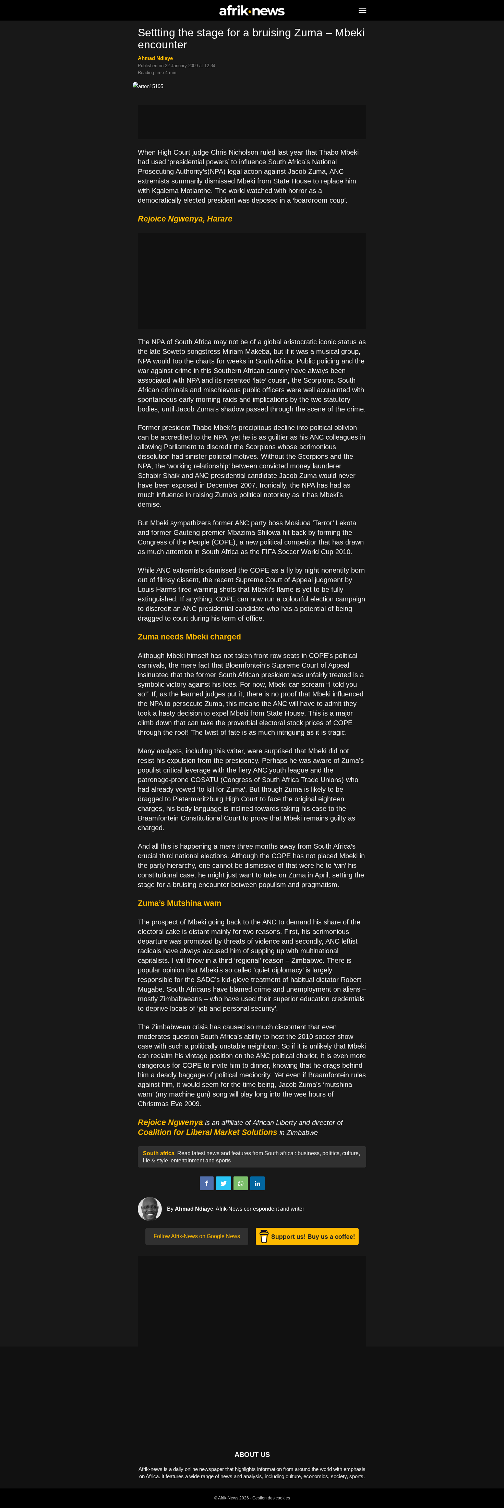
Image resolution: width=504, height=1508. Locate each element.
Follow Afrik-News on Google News (197, 1236)
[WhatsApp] (240, 1183)
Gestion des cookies (271, 1498)
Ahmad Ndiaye (155, 58)
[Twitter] (223, 1183)
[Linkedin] (257, 1183)
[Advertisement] (252, 122)
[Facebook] (207, 1183)
